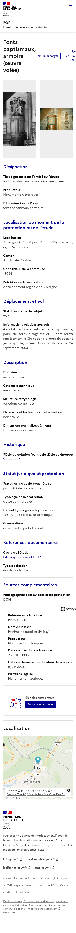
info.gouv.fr (11, 859)
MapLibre (12, 790)
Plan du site (22, 892)
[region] (38, 767)
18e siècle (10, 459)
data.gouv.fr (42, 868)
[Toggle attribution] (68, 790)
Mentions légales (12, 901)
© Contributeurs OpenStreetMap (44, 794)
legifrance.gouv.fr (15, 868)
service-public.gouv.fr (41, 859)
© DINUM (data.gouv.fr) (34, 790)
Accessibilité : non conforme (19, 878)
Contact (45, 878)
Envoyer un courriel (40, 704)
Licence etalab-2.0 (46, 909)
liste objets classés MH (19, 557)
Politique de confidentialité (38, 901)
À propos (62, 878)
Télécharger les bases (19, 885)
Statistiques (43, 885)
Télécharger (50, 56)
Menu (70, 5)
